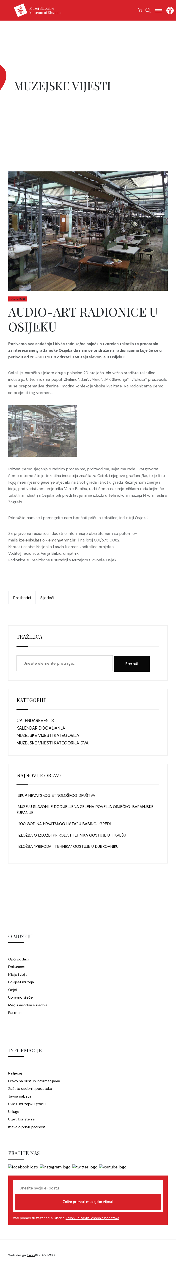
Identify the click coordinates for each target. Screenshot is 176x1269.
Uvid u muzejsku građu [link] (27, 1103)
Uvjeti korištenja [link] (21, 1119)
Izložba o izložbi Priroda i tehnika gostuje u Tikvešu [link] (71, 835)
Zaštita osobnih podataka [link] (30, 1088)
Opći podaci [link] (18, 959)
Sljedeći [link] (47, 597)
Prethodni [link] (22, 597)
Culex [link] (31, 1255)
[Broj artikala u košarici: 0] (140, 10)
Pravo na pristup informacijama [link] (34, 1081)
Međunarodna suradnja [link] (27, 1005)
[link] (170, 10)
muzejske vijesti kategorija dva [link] (52, 743)
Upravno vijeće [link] (20, 997)
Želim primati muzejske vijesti (88, 1201)
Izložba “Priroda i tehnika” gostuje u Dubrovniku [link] (67, 846)
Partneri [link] (15, 1012)
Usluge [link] (13, 1111)
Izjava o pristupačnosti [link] (27, 1127)
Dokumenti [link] (17, 966)
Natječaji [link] (15, 1073)
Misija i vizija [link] (18, 974)
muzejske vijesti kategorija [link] (47, 735)
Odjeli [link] (12, 989)
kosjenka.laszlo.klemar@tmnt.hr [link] (47, 540)
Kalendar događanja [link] (40, 728)
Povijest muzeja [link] (21, 982)
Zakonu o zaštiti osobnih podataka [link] (92, 1218)
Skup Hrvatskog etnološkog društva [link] (55, 795)
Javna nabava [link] (19, 1096)
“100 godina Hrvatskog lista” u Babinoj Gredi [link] (63, 823)
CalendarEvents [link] (35, 720)
